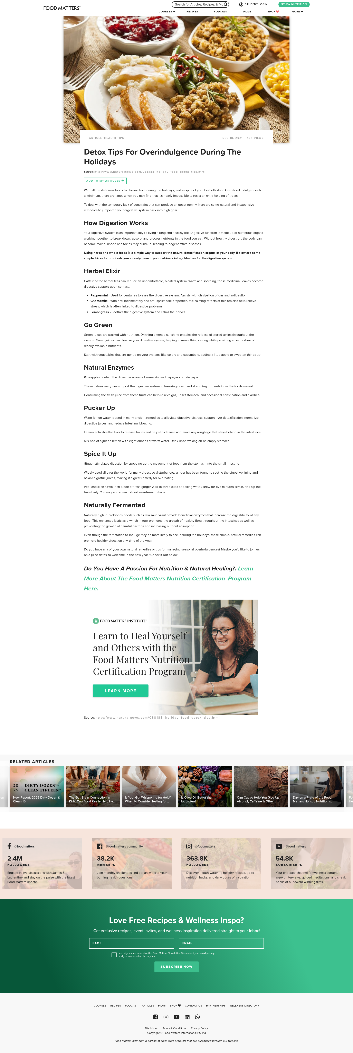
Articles (148, 1005)
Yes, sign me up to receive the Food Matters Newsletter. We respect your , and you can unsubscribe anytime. (167, 955)
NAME (97, 943)
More (296, 11)
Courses (165, 11)
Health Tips (114, 138)
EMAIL (187, 943)
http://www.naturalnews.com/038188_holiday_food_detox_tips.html (150, 171)
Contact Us (193, 1005)
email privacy (207, 953)
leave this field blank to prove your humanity (16, 903)
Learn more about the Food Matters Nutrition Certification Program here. (168, 578)
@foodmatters (24, 846)
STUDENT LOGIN (255, 4)
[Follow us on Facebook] (155, 1017)
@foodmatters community (124, 846)
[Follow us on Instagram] (166, 1017)
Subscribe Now (177, 967)
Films (247, 11)
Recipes (192, 11)
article (95, 138)
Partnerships (216, 1005)
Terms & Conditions (174, 1028)
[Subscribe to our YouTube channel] (176, 1017)
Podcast (221, 11)
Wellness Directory (244, 1005)
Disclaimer (151, 1028)
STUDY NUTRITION (294, 4)
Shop (271, 11)
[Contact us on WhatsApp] (197, 1017)
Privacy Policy (199, 1028)
